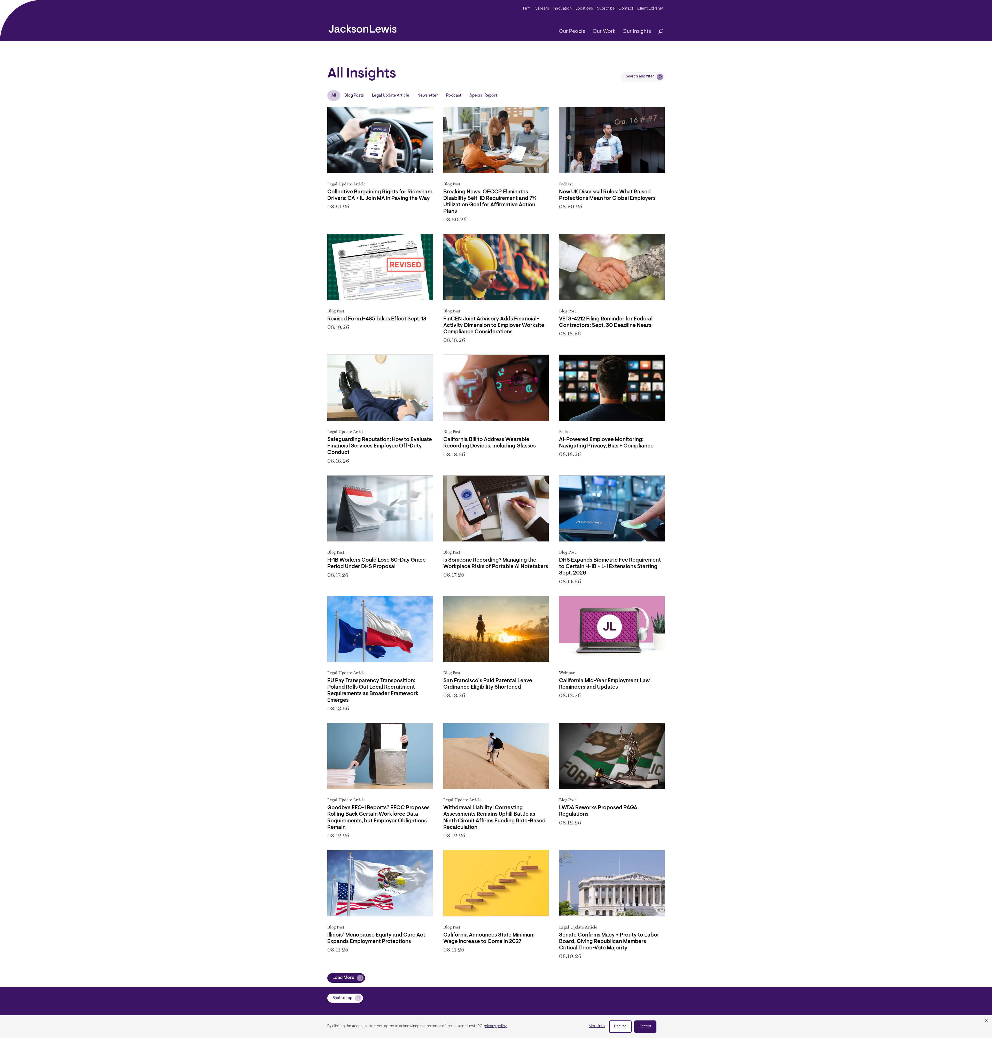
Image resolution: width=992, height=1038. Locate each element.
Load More (343, 978)
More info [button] (597, 1026)
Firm (527, 9)
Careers (542, 9)
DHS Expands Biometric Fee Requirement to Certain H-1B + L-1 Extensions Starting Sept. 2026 (610, 566)
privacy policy (495, 1026)
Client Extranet (650, 9)
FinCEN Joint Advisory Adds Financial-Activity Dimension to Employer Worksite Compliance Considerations (493, 325)
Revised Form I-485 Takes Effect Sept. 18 (376, 319)
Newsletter (427, 95)
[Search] (658, 31)
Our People (572, 31)
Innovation (562, 9)
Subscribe (606, 9)
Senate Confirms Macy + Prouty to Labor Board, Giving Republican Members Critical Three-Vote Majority (609, 941)
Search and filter (640, 76)
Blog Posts (354, 95)
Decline (620, 1026)
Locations (584, 9)
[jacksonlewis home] (363, 27)
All (333, 95)
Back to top (342, 998)
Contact (625, 9)
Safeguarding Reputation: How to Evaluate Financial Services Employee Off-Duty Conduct (379, 446)
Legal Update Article (390, 95)
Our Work (604, 31)
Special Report (483, 95)
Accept (645, 1026)
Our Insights (637, 31)
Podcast (453, 95)
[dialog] (496, 1026)
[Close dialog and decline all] (986, 1021)
